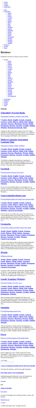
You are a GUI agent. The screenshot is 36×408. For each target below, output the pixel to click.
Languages (7, 11)
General (10, 67)
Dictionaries (5, 294)
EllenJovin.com (5, 400)
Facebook (5, 169)
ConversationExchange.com (13, 195)
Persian (10, 33)
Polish (9, 35)
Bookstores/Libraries (15, 128)
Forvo (3, 334)
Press (5, 48)
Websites (4, 128)
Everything (7, 99)
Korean (10, 29)
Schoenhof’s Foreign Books (13, 113)
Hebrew (10, 21)
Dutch (9, 14)
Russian (10, 38)
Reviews (6, 45)
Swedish (10, 41)
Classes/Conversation (15, 210)
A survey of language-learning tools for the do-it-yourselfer (18, 365)
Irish (9, 24)
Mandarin (10, 30)
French (10, 16)
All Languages (12, 96)
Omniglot (5, 307)
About (6, 3)
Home (6, 2)
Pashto (9, 32)
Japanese (10, 27)
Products (6, 100)
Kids (5, 105)
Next (5, 360)
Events (6, 46)
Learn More (3, 381)
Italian (9, 26)
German (10, 18)
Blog (5, 10)
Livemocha (6, 224)
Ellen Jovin (7, 7)
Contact (6, 5)
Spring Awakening (6, 388)
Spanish (10, 40)
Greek (9, 19)
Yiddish (10, 43)
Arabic (9, 13)
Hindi (9, 22)
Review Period (4, 391)
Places (6, 102)
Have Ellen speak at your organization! (12, 372)
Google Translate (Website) (13, 279)
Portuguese (11, 37)
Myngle (4, 252)
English (10, 64)
